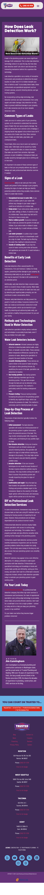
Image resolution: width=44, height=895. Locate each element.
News (14, 738)
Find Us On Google (22, 767)
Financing (14, 741)
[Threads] (25, 863)
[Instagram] (18, 863)
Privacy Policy (14, 745)
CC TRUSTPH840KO (25, 848)
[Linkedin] (36, 857)
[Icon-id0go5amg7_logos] (7, 857)
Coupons (29, 738)
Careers (29, 745)
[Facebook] (22, 857)
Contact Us (29, 734)
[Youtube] (14, 857)
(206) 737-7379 (24, 762)
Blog (14, 734)
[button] (38, 6)
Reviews (29, 741)
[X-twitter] (29, 857)
